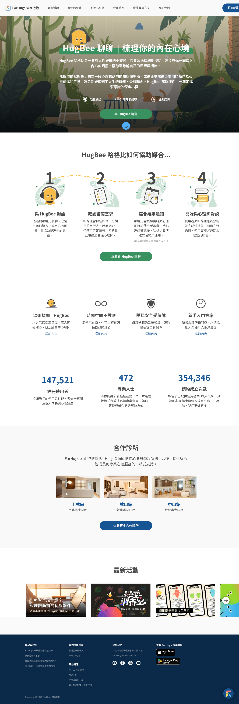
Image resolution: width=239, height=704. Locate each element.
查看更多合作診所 (126, 525)
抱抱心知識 (97, 7)
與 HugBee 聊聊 (126, 114)
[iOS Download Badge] (165, 652)
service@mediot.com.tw (124, 655)
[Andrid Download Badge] (168, 661)
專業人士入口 (75, 655)
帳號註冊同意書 (32, 655)
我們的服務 (75, 7)
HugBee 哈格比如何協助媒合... (126, 155)
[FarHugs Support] (228, 693)
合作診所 (118, 7)
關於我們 (164, 7)
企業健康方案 (141, 7)
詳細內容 (51, 333)
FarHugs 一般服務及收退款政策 (40, 666)
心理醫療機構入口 (77, 650)
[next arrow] (226, 600)
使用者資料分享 (76, 680)
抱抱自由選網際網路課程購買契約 (41, 661)
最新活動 (53, 7)
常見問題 (73, 675)
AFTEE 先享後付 (76, 670)
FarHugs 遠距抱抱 (25, 7)
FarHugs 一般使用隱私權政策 (39, 650)
